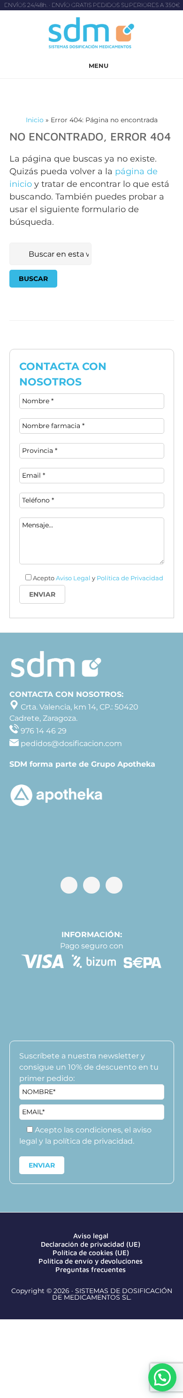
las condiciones (92, 1129)
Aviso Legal (73, 578)
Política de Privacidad (130, 578)
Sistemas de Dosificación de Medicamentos (91, 34)
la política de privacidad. (89, 1141)
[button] (162, 1377)
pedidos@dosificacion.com (70, 743)
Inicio (35, 120)
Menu (98, 65)
